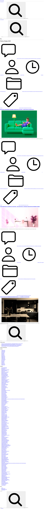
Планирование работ (4, 432)
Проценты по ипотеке (4, 448)
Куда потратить (4, 421)
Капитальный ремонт (4, 417)
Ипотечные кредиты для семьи (5, 407)
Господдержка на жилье (5, 375)
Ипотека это (3, 405)
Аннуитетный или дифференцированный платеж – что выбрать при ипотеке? (14, 296)
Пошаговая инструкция (4, 442)
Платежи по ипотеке (4, 434)
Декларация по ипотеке (32, 91)
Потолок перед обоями (4, 441)
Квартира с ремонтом (4, 419)
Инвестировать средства (5, 384)
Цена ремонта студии (4, 480)
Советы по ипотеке (4, 466)
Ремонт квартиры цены (4, 458)
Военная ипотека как (4, 370)
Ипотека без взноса (4, 386)
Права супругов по (4, 443)
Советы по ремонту (4, 469)
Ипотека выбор (3, 389)
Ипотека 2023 (3, 385)
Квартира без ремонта (4, 418)
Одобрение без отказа (4, 429)
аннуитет (18, 295)
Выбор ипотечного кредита (5, 372)
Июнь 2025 (3, 353)
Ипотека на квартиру (4, 395)
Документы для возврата (5, 380)
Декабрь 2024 (3, 357)
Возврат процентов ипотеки (25, 91)
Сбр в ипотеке (3, 462)
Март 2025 (3, 355)
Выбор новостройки (4, 373)
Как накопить (3, 413)
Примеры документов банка (5, 447)
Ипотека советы (4, 404)
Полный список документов (5, 439)
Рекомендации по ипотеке (5, 454)
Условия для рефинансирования (6, 477)
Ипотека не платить (4, 396)
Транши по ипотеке (4, 475)
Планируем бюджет (4, 433)
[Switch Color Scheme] (1, 38)
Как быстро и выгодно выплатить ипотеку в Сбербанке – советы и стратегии (11, 344)
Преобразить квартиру (4, 446)
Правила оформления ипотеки (5, 444)
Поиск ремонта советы (4, 437)
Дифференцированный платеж (5, 379)
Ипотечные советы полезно (5, 409)
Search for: (27, 18)
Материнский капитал (4, 424)
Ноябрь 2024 (3, 358)
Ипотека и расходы (4, 394)
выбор (20, 295)
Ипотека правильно (4, 400)
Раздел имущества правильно (5, 451)
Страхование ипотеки (4, 473)
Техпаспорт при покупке (5, 474)
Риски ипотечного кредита (5, 461)
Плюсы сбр (3, 436)
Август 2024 (3, 360)
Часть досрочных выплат (5, 482)
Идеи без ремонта (4, 383)
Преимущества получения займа (6, 445)
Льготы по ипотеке (4, 423)
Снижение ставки (4, 465)
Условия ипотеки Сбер (4, 478)
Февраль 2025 (3, 356)
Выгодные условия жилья (5, 374)
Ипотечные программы (4, 408)
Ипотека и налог (4, 393)
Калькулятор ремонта (4, 416)
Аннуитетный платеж (4, 367)
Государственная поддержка (5, 376)
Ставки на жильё (4, 471)
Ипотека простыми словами (5, 401)
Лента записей (3, 488)
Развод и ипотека (4, 450)
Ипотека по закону (4, 398)
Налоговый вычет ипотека (35, 188)
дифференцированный (24, 295)
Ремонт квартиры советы (5, 457)
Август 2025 (3, 352)
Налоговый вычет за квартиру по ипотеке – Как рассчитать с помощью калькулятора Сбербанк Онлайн (20, 206)
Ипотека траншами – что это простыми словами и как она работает (10, 346)
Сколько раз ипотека (4, 464)
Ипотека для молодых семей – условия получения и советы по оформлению (11, 345)
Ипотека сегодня (4, 403)
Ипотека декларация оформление (6, 390)
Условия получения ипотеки (5, 479)
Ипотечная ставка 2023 (5, 406)
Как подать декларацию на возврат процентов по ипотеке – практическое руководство (17, 109)
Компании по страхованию (5, 420)
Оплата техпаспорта (4, 430)
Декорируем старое (4, 378)
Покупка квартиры (4, 438)
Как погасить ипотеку (4, 414)
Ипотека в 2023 (4, 388)
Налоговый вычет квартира (5, 426)
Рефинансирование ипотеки (5, 459)
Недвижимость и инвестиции (5, 427)
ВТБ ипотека (3, 371)
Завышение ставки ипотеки (5, 382)
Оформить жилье (4, 431)
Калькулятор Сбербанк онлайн (28, 188)
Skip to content (2, 0)
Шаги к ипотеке (3, 485)
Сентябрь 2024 (3, 359)
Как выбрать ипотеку (4, 412)
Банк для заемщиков (4, 368)
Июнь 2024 (3, 361)
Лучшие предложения (4, 422)
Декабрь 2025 (3, 350)
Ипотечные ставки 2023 (5, 410)
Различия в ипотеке (4, 452)
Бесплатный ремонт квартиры (5, 369)
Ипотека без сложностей (5, 387)
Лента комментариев (4, 489)
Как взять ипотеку (4, 411)
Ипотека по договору (4, 397)
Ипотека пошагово (4, 399)
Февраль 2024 (3, 364)
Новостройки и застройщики (5, 428)
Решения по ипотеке (4, 460)
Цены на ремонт (4, 481)
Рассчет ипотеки (4, 453)
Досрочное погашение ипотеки (5, 381)
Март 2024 (3, 363)
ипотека (28, 295)
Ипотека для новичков (4, 392)
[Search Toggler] (0, 508)
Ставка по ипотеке (4, 470)
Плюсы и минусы (4, 435)
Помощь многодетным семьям (5, 440)
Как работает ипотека (4, 415)
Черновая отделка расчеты (5, 483)
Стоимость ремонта (4, 472)
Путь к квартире (4, 449)
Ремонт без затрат (4, 455)
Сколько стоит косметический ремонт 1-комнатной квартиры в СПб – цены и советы (12, 343)
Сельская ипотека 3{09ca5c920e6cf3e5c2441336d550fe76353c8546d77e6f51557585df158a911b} (14, 463)
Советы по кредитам (4, 467)
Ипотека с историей (4, 402)
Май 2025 (3, 354)
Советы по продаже (4, 468)
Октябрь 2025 (3, 351)
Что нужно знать (4, 484)
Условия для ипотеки (4, 476)
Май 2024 (3, 362)
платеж (30, 295)
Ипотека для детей (4, 391)
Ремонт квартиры (4, 456)
